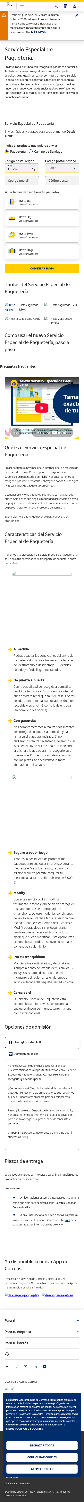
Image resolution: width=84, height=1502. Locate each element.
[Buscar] (56, 6)
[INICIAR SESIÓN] (74, 6)
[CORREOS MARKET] (65, 6)
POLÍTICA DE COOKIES (29, 1428)
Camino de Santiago (48, 151)
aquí (67, 1220)
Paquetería (18, 151)
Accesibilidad (11, 1477)
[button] (74, 168)
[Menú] (20, 6)
